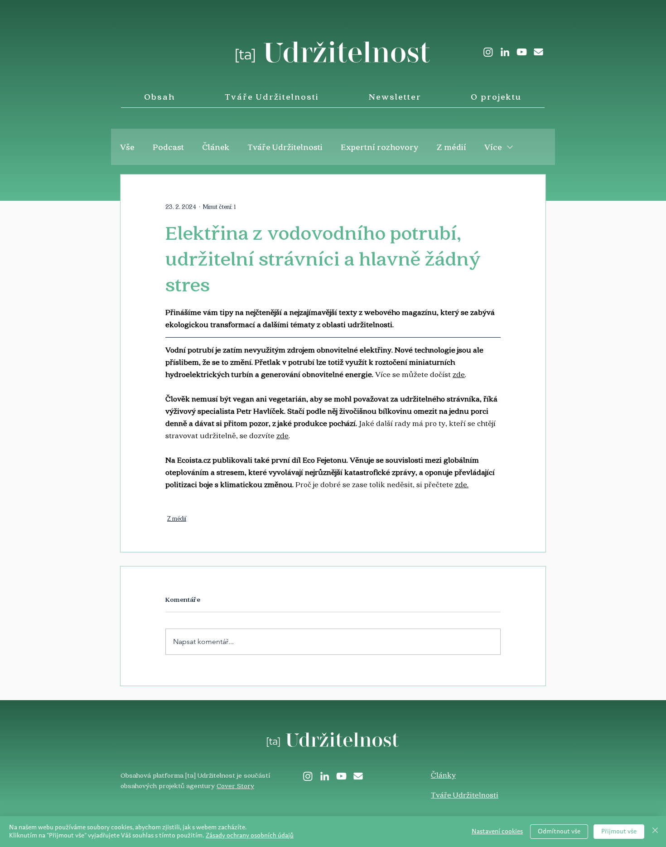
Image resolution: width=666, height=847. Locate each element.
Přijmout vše (619, 831)
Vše (127, 147)
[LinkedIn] (505, 52)
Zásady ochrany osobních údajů (250, 835)
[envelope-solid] (538, 52)
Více (493, 147)
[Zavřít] (655, 831)
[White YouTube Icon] (522, 52)
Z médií (451, 147)
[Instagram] (488, 52)
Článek (215, 147)
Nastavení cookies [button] (497, 831)
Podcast (168, 147)
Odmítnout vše (559, 831)
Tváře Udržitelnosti (285, 147)
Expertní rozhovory (380, 147)
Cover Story (235, 785)
